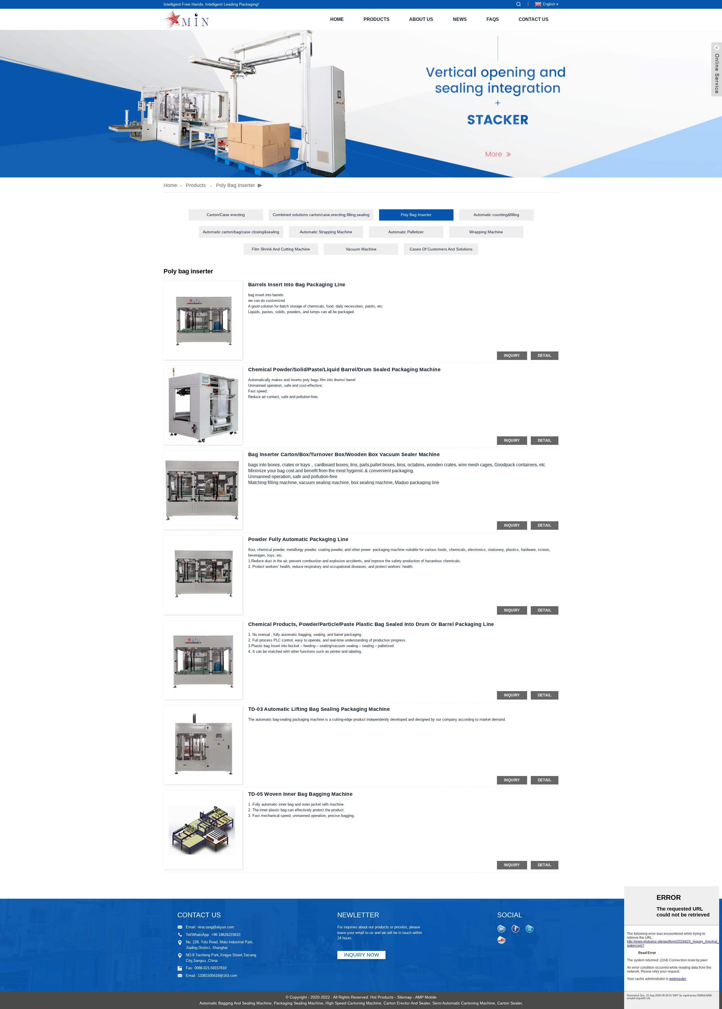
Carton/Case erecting (226, 214)
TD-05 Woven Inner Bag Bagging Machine (300, 794)
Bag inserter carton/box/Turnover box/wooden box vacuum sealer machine (344, 454)
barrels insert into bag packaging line (296, 284)
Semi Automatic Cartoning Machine (463, 1003)
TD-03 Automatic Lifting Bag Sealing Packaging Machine (319, 709)
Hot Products (381, 997)
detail (544, 355)
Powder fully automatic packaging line (298, 539)
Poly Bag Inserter (416, 214)
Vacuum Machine (361, 249)
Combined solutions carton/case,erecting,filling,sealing (321, 214)
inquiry (512, 355)
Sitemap (404, 997)
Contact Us (534, 19)
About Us (421, 19)
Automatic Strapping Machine (326, 232)
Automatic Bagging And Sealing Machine (235, 1003)
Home (337, 19)
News (460, 19)
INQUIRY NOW (361, 955)
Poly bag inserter (235, 185)
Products (376, 19)
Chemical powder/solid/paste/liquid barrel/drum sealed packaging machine (344, 369)
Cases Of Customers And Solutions (441, 249)
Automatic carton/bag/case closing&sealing (241, 232)
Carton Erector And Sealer (407, 1003)
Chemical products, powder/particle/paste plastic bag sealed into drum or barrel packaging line (371, 624)
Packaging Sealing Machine (298, 1003)
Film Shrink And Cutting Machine (281, 249)
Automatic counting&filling (496, 214)
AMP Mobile (426, 997)
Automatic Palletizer (406, 232)
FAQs (493, 19)
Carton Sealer (509, 1003)
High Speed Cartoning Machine (353, 1003)
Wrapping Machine (486, 232)
